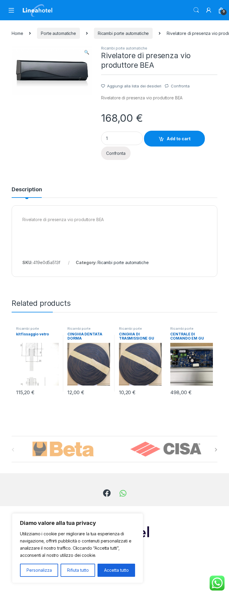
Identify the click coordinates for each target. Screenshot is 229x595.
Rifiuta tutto (78, 570)
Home (17, 33)
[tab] (27, 192)
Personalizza (39, 570)
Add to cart (179, 138)
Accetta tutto (116, 570)
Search (196, 10)
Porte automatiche (58, 33)
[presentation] (216, 450)
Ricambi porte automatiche (123, 33)
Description (27, 189)
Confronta (180, 86)
